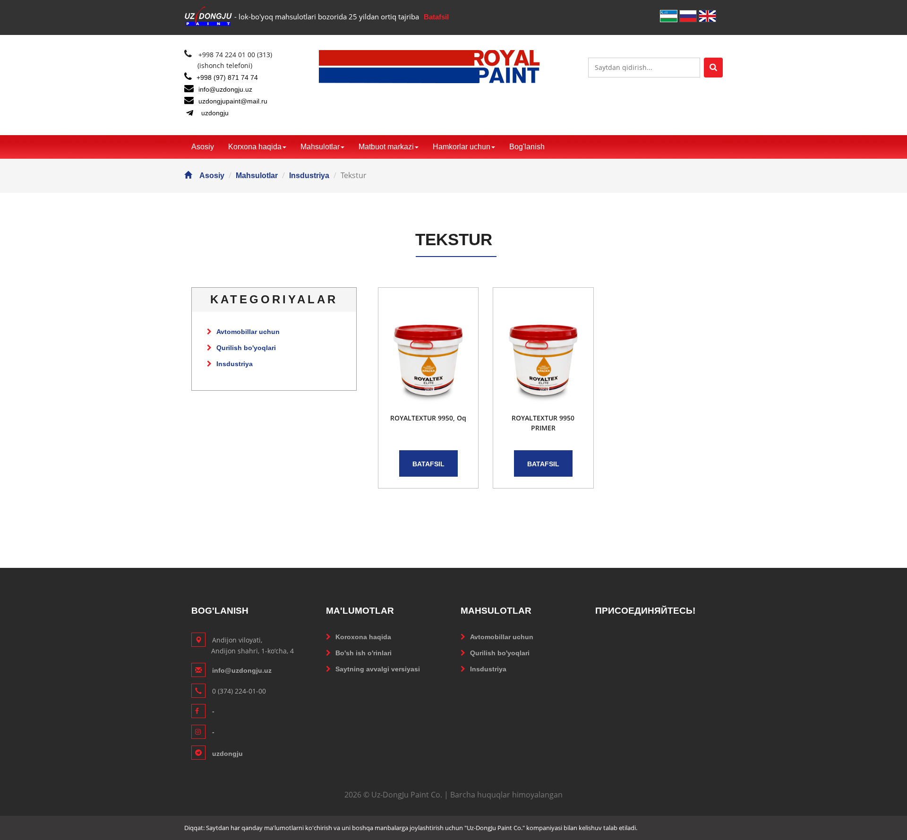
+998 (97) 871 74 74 (227, 77)
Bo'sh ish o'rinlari (363, 653)
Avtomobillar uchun (248, 331)
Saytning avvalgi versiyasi (377, 669)
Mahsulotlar (320, 147)
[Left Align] (713, 67)
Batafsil (436, 17)
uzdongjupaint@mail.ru (232, 101)
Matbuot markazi (386, 147)
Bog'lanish (527, 147)
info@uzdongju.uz (225, 89)
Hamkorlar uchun (461, 147)
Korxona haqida (255, 147)
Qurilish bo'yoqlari (246, 347)
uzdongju (215, 113)
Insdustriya (309, 175)
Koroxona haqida (363, 637)
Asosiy (202, 147)
